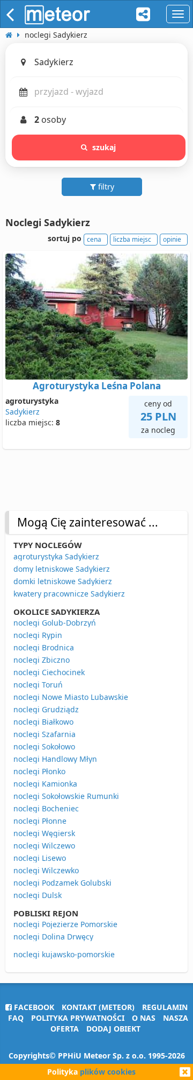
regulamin (165, 1007)
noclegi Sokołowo (44, 746)
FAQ (16, 1018)
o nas (143, 1018)
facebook (33, 1007)
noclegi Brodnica (43, 647)
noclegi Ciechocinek (49, 672)
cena (94, 239)
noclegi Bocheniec (46, 808)
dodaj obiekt (113, 1028)
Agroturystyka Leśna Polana (97, 386)
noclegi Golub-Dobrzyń (54, 623)
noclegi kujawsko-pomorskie (64, 954)
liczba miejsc (132, 239)
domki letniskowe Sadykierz (62, 581)
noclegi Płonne (39, 821)
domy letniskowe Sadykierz (61, 569)
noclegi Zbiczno (41, 660)
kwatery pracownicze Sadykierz (69, 593)
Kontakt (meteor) (98, 1007)
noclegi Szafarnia (44, 734)
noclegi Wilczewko (46, 870)
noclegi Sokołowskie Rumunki (66, 796)
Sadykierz (22, 411)
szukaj (104, 147)
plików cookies (108, 1072)
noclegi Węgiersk (44, 833)
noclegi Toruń (38, 684)
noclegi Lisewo (39, 858)
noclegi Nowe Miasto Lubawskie (70, 697)
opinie (172, 239)
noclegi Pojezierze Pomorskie (65, 924)
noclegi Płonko (39, 771)
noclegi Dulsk (37, 895)
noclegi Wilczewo (44, 845)
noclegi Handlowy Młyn (55, 759)
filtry (105, 186)
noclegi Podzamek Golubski (62, 883)
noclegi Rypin (37, 635)
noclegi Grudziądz (46, 709)
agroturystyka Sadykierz (56, 556)
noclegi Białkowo (43, 722)
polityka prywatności (77, 1018)
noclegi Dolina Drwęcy (53, 936)
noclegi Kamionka (45, 784)
